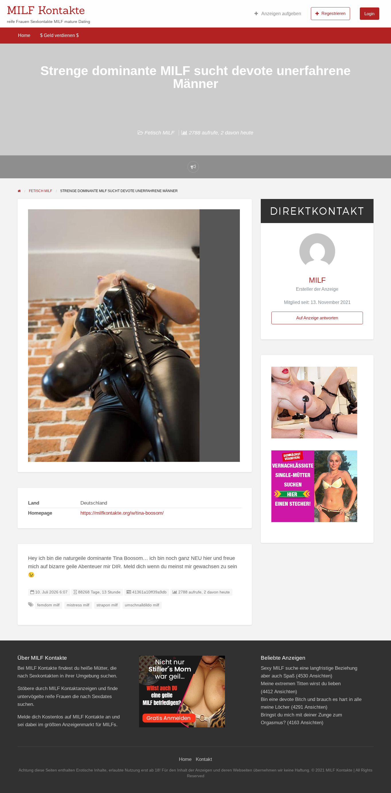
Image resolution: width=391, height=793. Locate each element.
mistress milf (78, 605)
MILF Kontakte (46, 10)
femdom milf (48, 605)
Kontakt (204, 759)
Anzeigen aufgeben (280, 13)
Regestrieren (333, 13)
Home (24, 35)
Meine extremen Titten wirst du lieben (301, 683)
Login (369, 13)
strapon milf (107, 605)
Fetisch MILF (159, 133)
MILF (317, 280)
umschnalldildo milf (142, 605)
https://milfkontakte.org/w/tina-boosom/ (122, 513)
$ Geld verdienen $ (59, 35)
